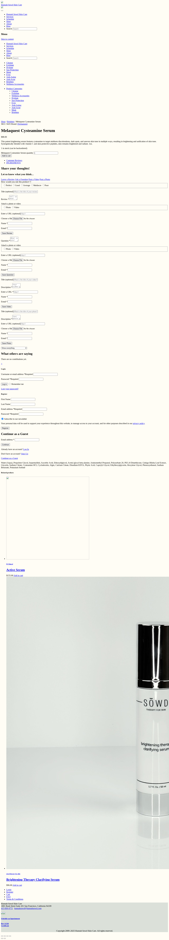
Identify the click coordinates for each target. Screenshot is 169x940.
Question (5, 241)
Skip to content (7, 39)
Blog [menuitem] (8, 26)
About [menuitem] (9, 24)
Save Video (6, 307)
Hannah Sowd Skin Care (11, 5)
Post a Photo (45, 179)
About (9, 53)
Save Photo (6, 343)
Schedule (10, 48)
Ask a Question (21, 179)
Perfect (9, 185)
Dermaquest (22, 124)
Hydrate (9, 67)
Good (17, 185)
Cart (8, 894)
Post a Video (34, 179)
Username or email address (17, 374)
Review (5, 199)
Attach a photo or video (11, 204)
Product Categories (14, 88)
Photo (8, 207)
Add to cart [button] (18, 575)
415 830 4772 (7, 908)
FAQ (8, 897)
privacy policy (139, 423)
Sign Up (24, 454)
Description (6, 287)
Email (4, 228)
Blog (8, 55)
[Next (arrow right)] (5, 938)
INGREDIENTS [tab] (13, 163)
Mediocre (37, 185)
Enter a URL (10, 213)
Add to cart (6, 156)
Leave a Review (8, 179)
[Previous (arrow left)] (2, 938)
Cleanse (9, 63)
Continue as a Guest (9, 458)
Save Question (7, 275)
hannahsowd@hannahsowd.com (27, 908)
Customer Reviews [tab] (14, 160)
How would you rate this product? (16, 182)
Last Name (5, 404)
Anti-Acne (10, 79)
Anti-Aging (11, 77)
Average (26, 185)
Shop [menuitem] (8, 21)
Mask (8, 72)
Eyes (8, 75)
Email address (11, 409)
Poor (47, 185)
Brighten (10, 82)
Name (4, 223)
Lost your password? (9, 389)
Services (9, 46)
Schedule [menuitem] (10, 19)
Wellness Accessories (15, 84)
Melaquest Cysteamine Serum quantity (17, 153)
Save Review (7, 233)
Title (7, 191)
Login (8, 890)
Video (16, 207)
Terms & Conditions (14, 899)
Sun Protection (12, 70)
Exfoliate (10, 65)
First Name (5, 399)
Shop (8, 51)
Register (5, 428)
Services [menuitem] (9, 17)
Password (9, 379)
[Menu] (2, 10)
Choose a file (6, 218)
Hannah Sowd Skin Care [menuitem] (16, 14)
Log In (26, 449)
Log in (4, 384)
